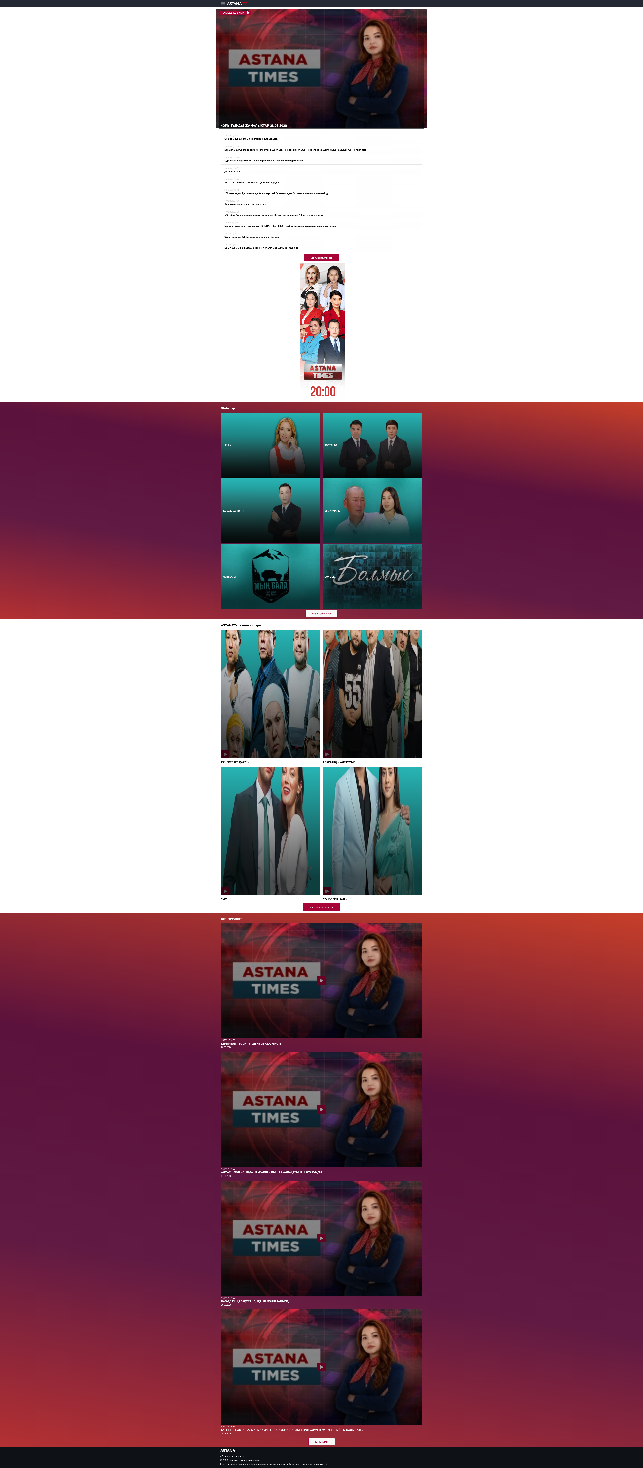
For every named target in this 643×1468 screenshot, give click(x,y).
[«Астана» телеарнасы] (238, 4)
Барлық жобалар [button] (321, 613)
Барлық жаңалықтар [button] (321, 257)
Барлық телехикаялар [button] (321, 907)
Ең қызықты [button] (321, 1441)
